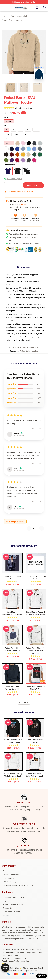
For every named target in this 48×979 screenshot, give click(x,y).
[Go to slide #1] (11, 87)
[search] (37, 7)
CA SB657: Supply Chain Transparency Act (20, 885)
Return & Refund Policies (13, 904)
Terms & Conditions (11, 875)
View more (24, 702)
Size (6, 125)
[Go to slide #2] (24, 87)
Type (6, 117)
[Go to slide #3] (37, 87)
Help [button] (43, 976)
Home (5, 16)
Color (6, 139)
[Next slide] (42, 52)
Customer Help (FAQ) (11, 912)
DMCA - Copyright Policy (13, 882)
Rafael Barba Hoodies (12, 20)
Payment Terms (9, 901)
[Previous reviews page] (29, 528)
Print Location (9, 165)
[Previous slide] (6, 52)
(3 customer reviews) (23, 108)
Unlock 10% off (5, 967)
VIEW (12, 571)
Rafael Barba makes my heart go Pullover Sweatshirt (35, 650)
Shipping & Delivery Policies (14, 897)
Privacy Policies (9, 878)
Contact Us (7, 908)
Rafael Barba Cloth (19, 16)
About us (6, 871)
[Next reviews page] (41, 528)
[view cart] (44, 7)
